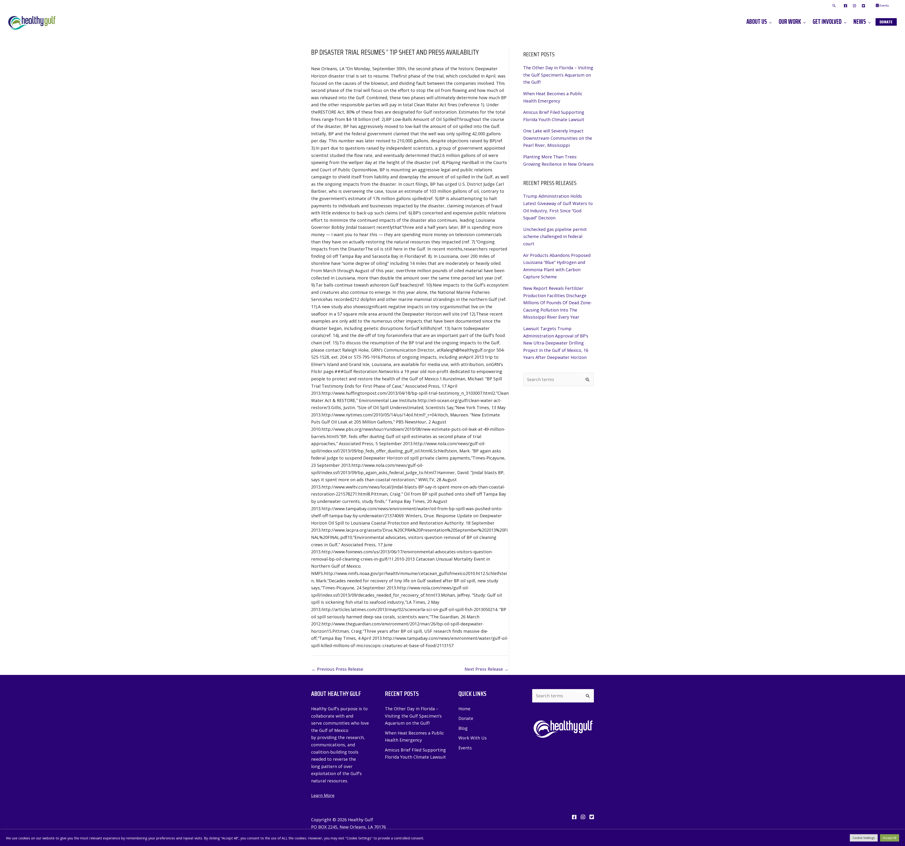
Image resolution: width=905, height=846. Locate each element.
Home (464, 708)
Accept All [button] (889, 838)
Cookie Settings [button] (864, 838)
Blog (463, 728)
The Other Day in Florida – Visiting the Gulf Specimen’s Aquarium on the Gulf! (558, 75)
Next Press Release (486, 669)
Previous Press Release (337, 669)
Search (583, 375)
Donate (465, 718)
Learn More (322, 795)
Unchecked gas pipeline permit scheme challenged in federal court (555, 236)
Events (465, 748)
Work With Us (472, 738)
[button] (834, 6)
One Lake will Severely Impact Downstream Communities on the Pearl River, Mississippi (557, 138)
